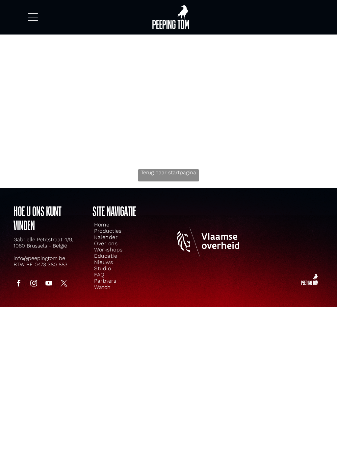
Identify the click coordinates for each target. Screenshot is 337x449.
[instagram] (34, 284)
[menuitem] (116, 225)
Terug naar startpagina (168, 172)
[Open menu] (33, 17)
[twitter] (64, 284)
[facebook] (18, 284)
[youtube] (49, 284)
